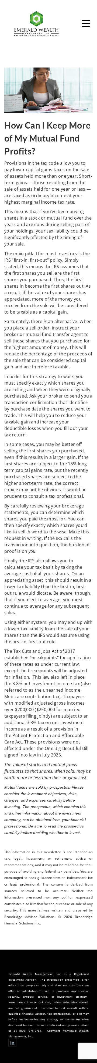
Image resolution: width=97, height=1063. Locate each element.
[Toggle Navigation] (86, 23)
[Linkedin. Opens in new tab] (12, 1043)
